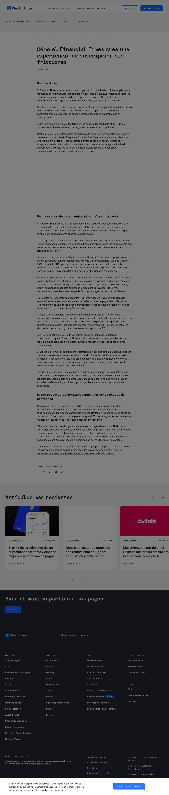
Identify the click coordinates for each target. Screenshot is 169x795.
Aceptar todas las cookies (129, 786)
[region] (84, 786)
